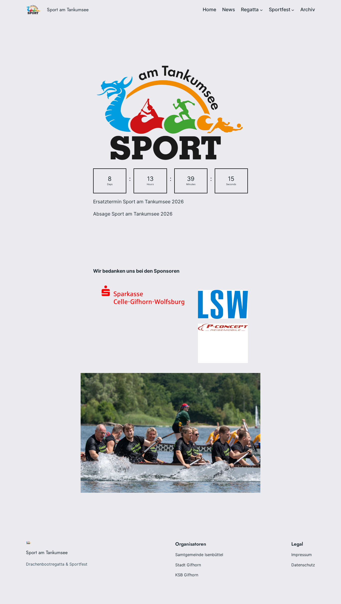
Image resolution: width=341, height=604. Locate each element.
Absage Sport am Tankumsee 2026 (132, 214)
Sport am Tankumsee (68, 9)
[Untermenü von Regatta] (261, 9)
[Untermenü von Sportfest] (292, 9)
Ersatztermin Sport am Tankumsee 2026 (138, 202)
